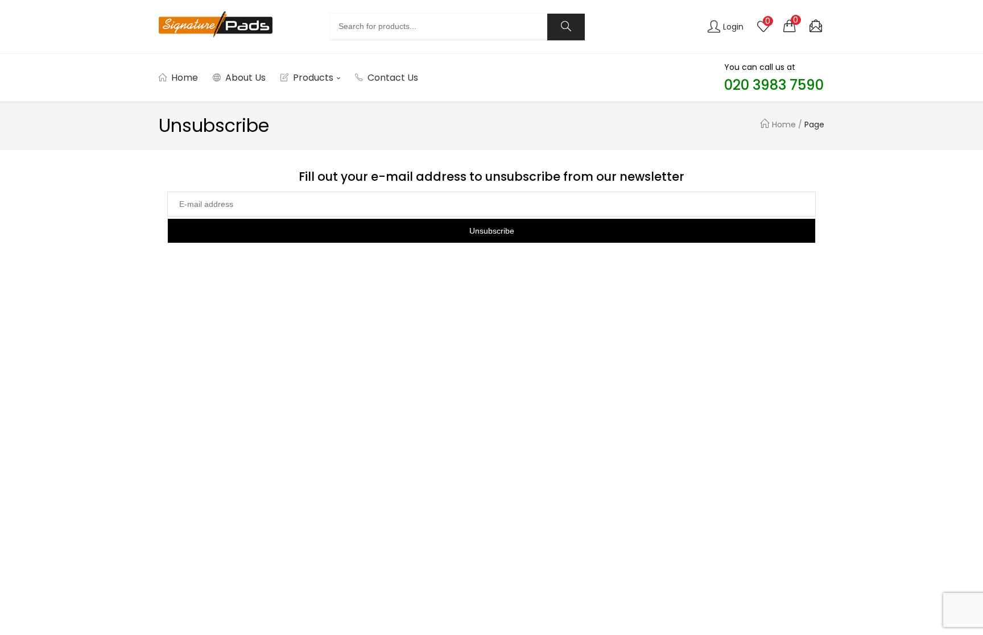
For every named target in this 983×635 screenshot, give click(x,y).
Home (184, 77)
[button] (789, 25)
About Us (245, 77)
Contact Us (392, 77)
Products (314, 77)
